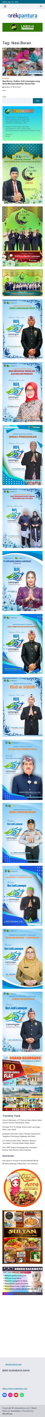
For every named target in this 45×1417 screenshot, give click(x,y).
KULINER (5, 78)
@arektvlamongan (13, 1364)
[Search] (41, 6)
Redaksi (7, 87)
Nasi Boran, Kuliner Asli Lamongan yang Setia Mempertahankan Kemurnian (21, 82)
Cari (4, 96)
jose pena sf (7, 1161)
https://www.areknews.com (14, 1388)
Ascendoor (16, 1411)
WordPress (7, 1414)
